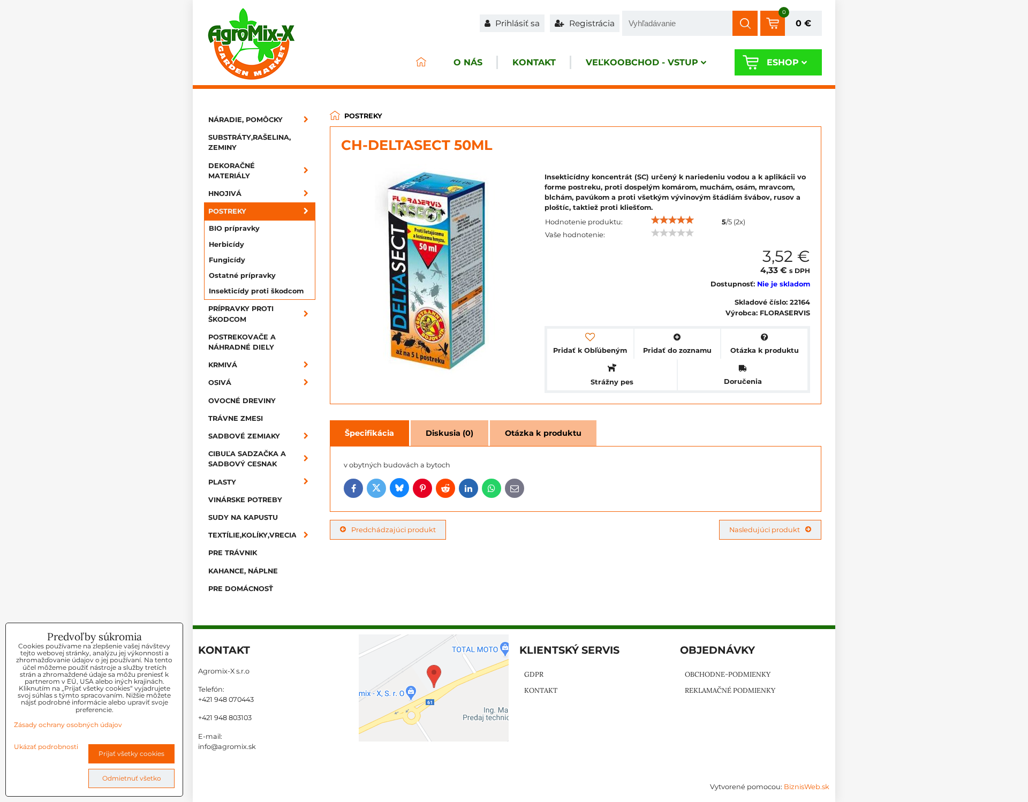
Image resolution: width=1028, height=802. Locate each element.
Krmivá (222, 365)
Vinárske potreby (245, 500)
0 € (803, 23)
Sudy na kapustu (243, 517)
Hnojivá (224, 194)
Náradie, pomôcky (245, 120)
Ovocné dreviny (242, 401)
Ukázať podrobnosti (46, 746)
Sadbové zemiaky (244, 436)
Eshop (783, 62)
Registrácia (591, 23)
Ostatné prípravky (242, 275)
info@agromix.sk (227, 747)
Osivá (219, 383)
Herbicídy (226, 244)
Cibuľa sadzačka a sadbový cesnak (247, 459)
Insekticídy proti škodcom (256, 291)
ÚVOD (421, 62)
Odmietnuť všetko (131, 778)
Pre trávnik (232, 553)
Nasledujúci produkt (764, 530)
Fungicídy (227, 260)
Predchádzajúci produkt (393, 530)
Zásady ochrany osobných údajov (68, 725)
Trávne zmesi (235, 418)
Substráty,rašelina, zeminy (249, 142)
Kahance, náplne (243, 571)
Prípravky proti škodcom (241, 314)
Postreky (227, 211)
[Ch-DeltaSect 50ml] (438, 272)
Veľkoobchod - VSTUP (642, 62)
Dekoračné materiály (231, 171)
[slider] (672, 220)
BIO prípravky (234, 228)
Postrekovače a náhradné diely (242, 342)
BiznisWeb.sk (806, 787)
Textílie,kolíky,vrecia (252, 535)
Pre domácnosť (240, 589)
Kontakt (534, 62)
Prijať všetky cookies (131, 754)
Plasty (222, 482)
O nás (467, 62)
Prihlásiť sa (516, 23)
